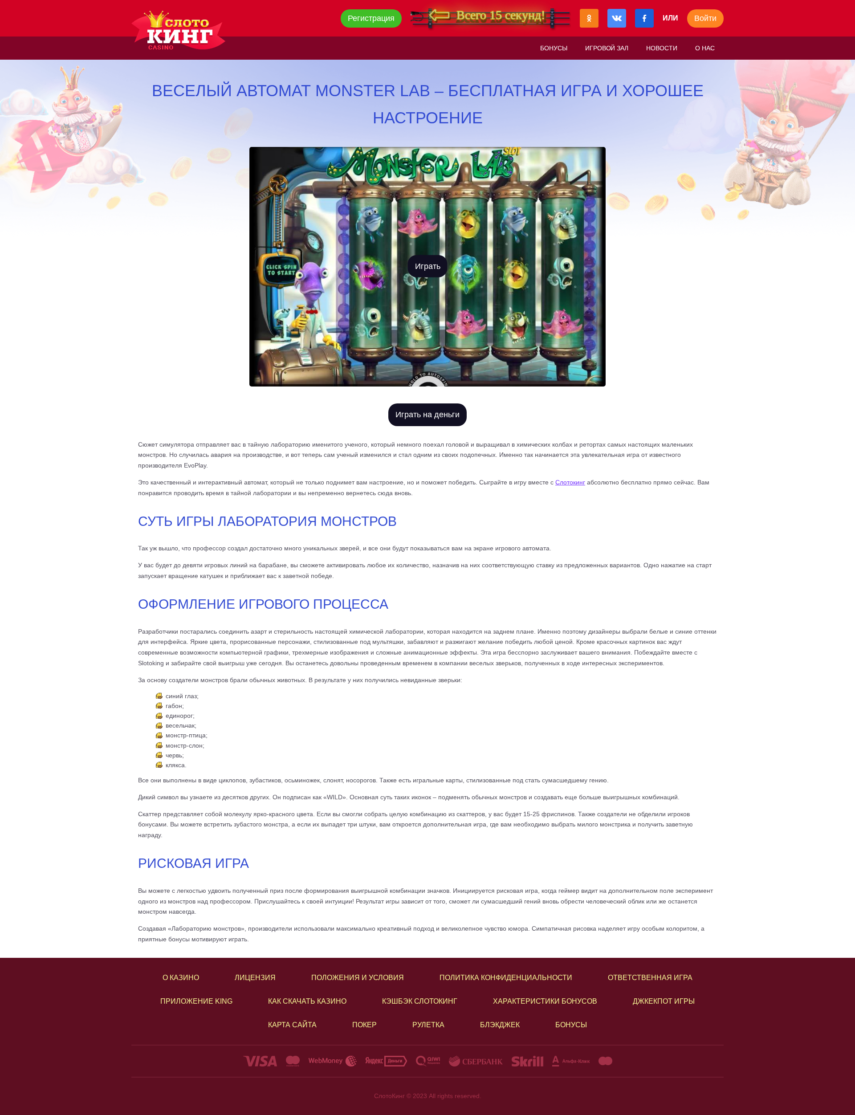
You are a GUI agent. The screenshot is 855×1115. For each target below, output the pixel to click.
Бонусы (553, 48)
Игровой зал (607, 48)
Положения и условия (357, 977)
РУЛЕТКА (428, 1025)
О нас (705, 48)
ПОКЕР (364, 1025)
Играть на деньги (427, 414)
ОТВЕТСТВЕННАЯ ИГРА (650, 977)
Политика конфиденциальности (506, 977)
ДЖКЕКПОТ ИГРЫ (664, 1001)
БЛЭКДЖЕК (500, 1025)
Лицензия (255, 977)
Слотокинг (570, 482)
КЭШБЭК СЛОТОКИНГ (419, 1001)
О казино (181, 977)
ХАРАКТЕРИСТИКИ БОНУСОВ (545, 1001)
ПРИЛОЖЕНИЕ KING (196, 1001)
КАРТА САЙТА (292, 1025)
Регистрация (371, 18)
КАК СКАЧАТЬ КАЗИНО (307, 1001)
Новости (661, 48)
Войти (705, 18)
